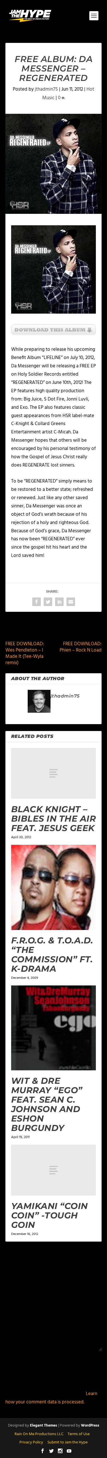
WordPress (90, 1426)
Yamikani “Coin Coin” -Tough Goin (49, 1215)
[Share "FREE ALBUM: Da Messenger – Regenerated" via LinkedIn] (59, 602)
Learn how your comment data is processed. (51, 1398)
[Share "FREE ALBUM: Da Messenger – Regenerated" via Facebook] (36, 602)
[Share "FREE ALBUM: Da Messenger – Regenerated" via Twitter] (48, 602)
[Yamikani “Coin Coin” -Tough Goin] (53, 1170)
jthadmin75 (46, 89)
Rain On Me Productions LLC (39, 1434)
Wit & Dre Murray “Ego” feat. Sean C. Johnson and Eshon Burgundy (46, 1104)
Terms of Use (79, 1434)
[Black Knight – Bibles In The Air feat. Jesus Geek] (53, 773)
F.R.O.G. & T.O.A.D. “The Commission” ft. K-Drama (52, 954)
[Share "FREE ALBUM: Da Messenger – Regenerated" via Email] (70, 602)
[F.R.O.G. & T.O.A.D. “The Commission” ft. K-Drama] (53, 887)
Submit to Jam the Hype (67, 1442)
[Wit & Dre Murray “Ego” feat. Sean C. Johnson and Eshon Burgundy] (53, 1028)
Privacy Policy (31, 1442)
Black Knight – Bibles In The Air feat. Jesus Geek (53, 818)
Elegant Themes (43, 1426)
